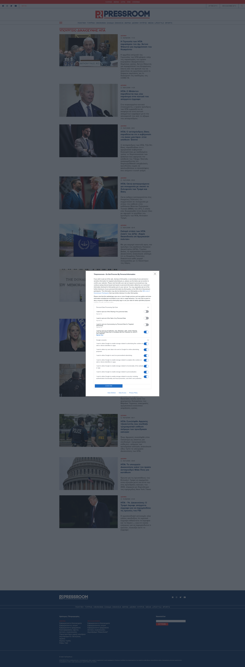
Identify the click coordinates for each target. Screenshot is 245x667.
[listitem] (122, 307)
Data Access (122, 393)
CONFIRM (108, 386)
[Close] (155, 274)
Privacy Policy (133, 393)
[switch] (146, 311)
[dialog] (122, 333)
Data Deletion (112, 393)
